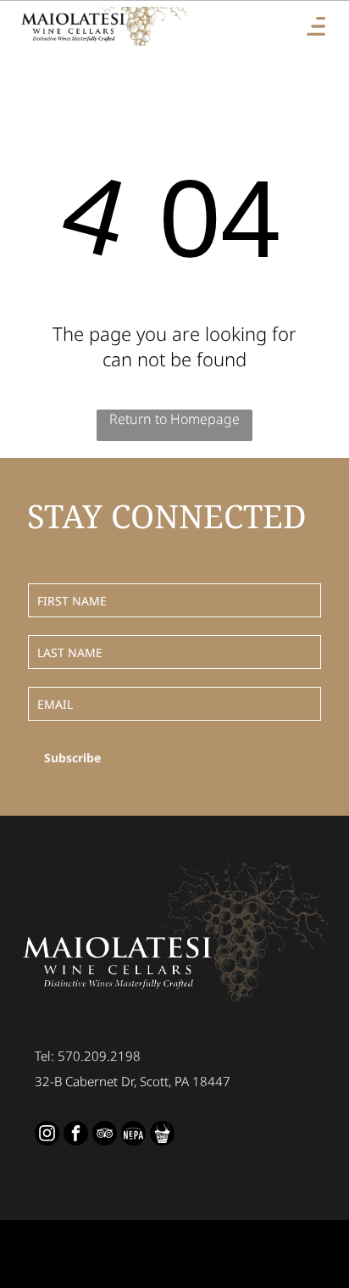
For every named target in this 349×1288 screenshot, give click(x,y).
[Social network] (133, 1135)
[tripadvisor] (104, 1135)
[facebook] (76, 1135)
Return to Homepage (174, 419)
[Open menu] (316, 26)
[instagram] (47, 1135)
